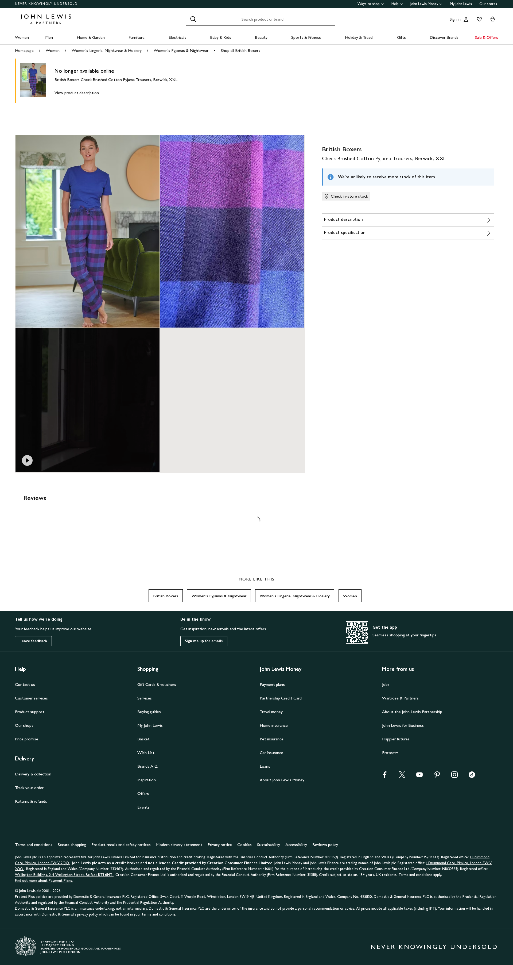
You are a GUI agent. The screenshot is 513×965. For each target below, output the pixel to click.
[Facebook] (385, 776)
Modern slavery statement (179, 844)
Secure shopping (72, 844)
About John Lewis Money (282, 779)
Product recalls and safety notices (121, 844)
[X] (402, 776)
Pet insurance (271, 738)
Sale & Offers (486, 37)
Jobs (386, 684)
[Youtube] (419, 776)
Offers (143, 793)
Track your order (29, 787)
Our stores (488, 4)
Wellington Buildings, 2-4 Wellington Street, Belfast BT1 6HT (64, 874)
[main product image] (37, 80)
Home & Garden (91, 37)
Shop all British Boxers (240, 50)
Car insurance (271, 752)
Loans (265, 766)
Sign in (455, 19)
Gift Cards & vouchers (156, 684)
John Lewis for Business (403, 725)
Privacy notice (220, 844)
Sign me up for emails (204, 641)
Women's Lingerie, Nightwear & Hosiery (107, 50)
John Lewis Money (424, 4)
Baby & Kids (220, 37)
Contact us (25, 684)
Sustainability (268, 844)
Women (22, 37)
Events (143, 807)
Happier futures (396, 738)
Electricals (177, 37)
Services (144, 698)
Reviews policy (325, 844)
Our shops (24, 725)
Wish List (145, 752)
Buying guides (149, 711)
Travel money (271, 711)
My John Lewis (461, 4)
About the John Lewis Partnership (412, 711)
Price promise (26, 738)
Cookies (244, 844)
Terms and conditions (33, 844)
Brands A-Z (147, 766)
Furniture (137, 37)
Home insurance (274, 725)
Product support (29, 711)
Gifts (401, 37)
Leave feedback (33, 641)
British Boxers (165, 595)
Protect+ (390, 752)
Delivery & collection (33, 773)
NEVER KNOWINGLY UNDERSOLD (46, 4)
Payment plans (272, 684)
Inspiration (146, 779)
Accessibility (296, 844)
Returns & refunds (31, 801)
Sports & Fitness (306, 37)
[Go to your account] (466, 19)
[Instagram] (454, 776)
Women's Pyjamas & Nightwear (181, 50)
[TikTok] (472, 776)
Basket (143, 738)
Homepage (24, 50)
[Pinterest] (437, 776)
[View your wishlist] (478, 19)
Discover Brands (444, 37)
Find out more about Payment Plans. (44, 880)
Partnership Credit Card (281, 698)
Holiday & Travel (359, 37)
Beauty (261, 37)
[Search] (193, 19)
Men (49, 37)
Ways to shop (368, 4)
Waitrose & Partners (400, 698)
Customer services (31, 698)
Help (395, 4)
